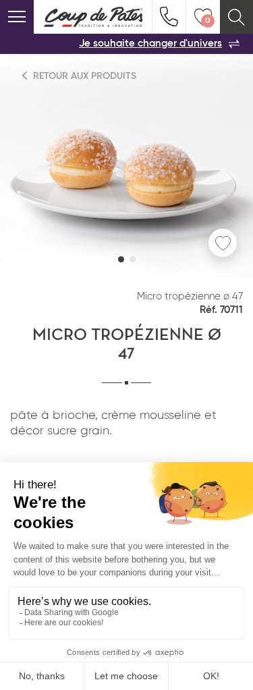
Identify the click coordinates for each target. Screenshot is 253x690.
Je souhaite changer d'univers (150, 43)
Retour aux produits (83, 76)
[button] (121, 259)
